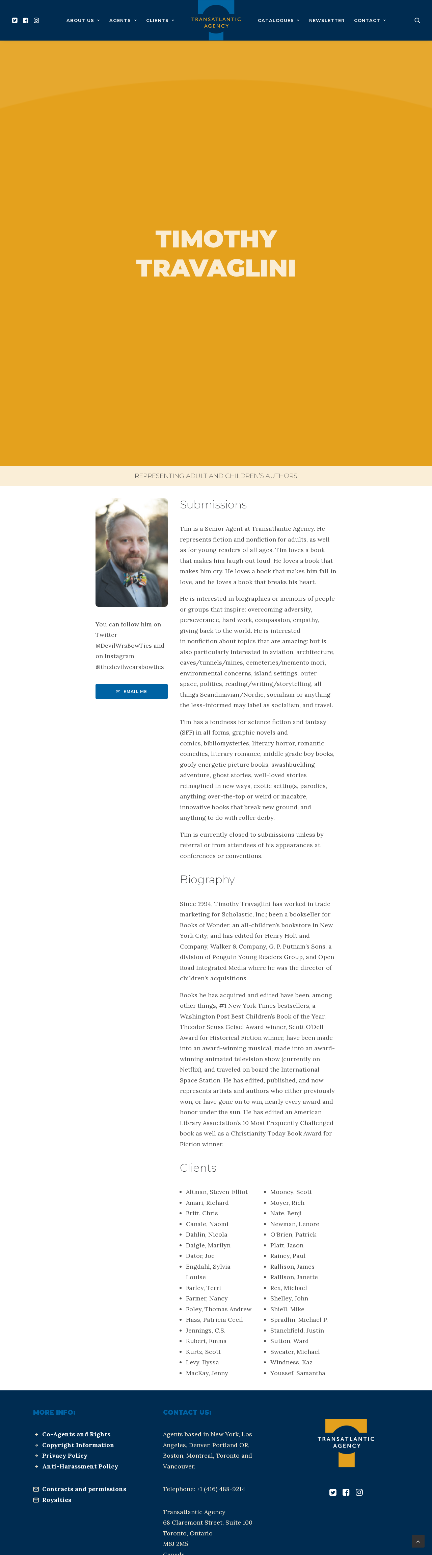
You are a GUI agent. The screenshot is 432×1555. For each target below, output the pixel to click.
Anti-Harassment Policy (80, 1466)
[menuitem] (15, 20)
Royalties (56, 1500)
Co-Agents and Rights (76, 1434)
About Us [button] (80, 20)
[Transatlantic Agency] (216, 20)
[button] (15, 20)
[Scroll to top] (418, 1541)
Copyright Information (78, 1445)
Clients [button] (157, 20)
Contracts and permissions (84, 1489)
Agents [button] (120, 20)
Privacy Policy (64, 1455)
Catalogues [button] (276, 20)
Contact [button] (367, 20)
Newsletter (327, 20)
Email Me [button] (135, 691)
